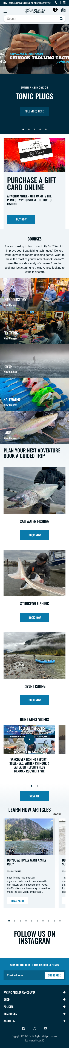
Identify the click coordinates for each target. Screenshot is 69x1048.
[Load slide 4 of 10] (26, 921)
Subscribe (54, 975)
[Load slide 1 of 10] (9, 921)
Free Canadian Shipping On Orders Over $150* (30, 3)
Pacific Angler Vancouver (19, 992)
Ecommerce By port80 (34, 1040)
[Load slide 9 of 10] (54, 921)
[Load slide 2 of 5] (29, 129)
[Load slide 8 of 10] (48, 921)
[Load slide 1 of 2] (31, 786)
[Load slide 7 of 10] (43, 921)
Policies (8, 1006)
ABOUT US (9, 1020)
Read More (17, 901)
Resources (10, 1013)
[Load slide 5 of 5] (46, 129)
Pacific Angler (35, 1036)
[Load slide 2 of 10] (15, 921)
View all (34, 796)
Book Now (34, 535)
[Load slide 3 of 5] (34, 129)
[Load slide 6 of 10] (37, 921)
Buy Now (21, 219)
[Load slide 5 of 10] (31, 921)
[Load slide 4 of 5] (40, 129)
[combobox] (34, 18)
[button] (5, 11)
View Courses (10, 305)
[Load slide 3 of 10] (20, 921)
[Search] (61, 18)
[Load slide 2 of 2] (37, 786)
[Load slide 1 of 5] (23, 129)
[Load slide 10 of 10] (60, 921)
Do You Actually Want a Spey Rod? (26, 862)
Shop (7, 999)
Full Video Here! (34, 111)
